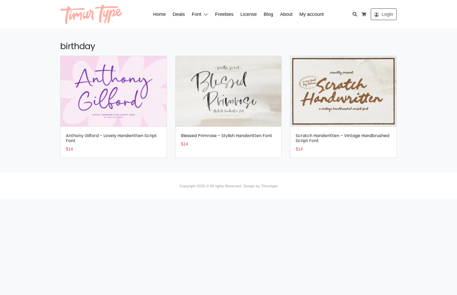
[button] (206, 14)
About (286, 14)
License (248, 14)
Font (196, 14)
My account (311, 14)
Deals (179, 14)
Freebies (224, 14)
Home (159, 14)
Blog (268, 14)
